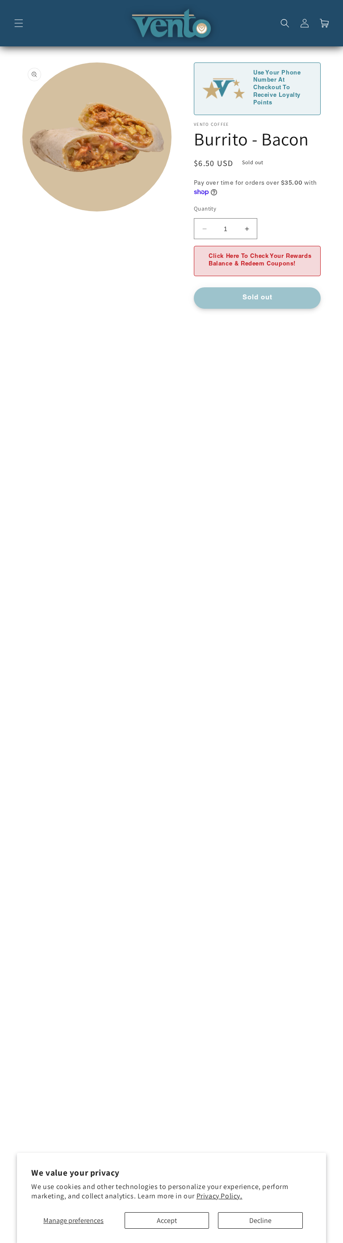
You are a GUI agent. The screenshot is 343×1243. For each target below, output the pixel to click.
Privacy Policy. (220, 1196)
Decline (260, 1220)
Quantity (205, 208)
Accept (167, 1220)
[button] (19, 23)
